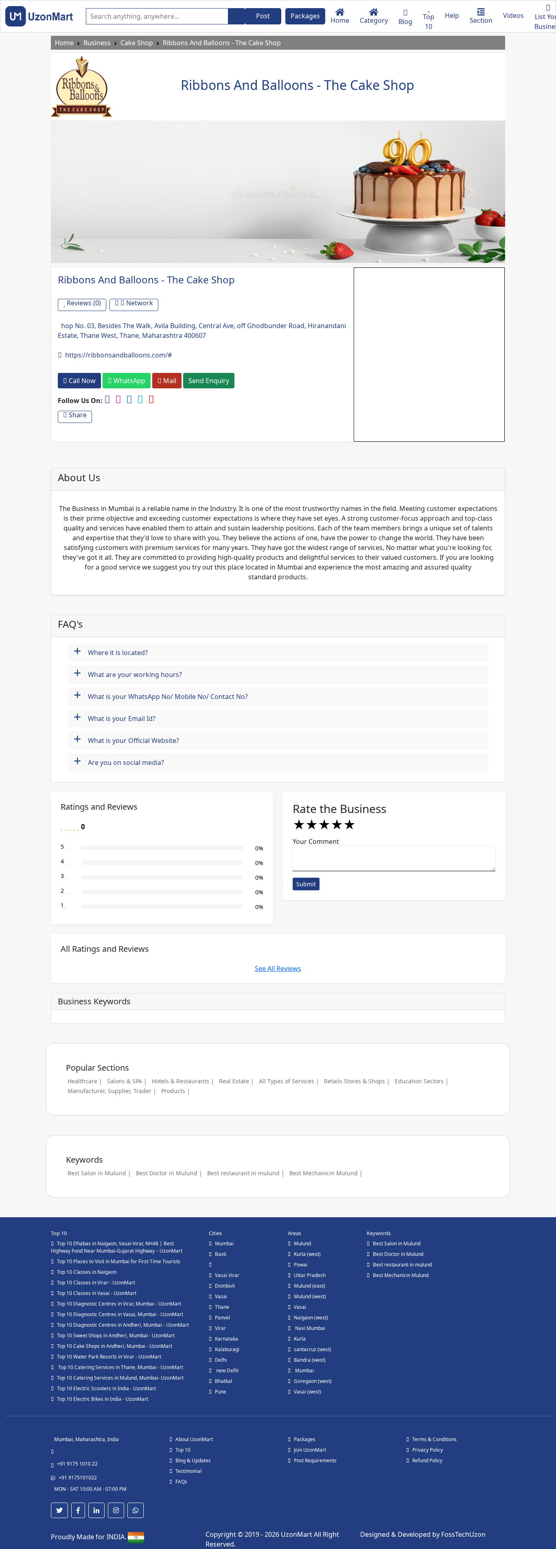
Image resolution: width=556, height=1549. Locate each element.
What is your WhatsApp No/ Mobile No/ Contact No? (161, 695)
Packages (305, 15)
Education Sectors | (422, 1081)
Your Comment (316, 841)
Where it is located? (111, 651)
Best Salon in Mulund (396, 1243)
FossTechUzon (463, 1534)
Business (97, 42)
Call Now (81, 380)
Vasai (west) (307, 1391)
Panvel (222, 1317)
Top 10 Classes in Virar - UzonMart (96, 1282)
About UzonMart (194, 1439)
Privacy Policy (427, 1449)
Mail (169, 380)
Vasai (221, 1296)
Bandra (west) (310, 1359)
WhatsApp (128, 380)
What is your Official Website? (126, 739)
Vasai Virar (227, 1275)
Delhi (221, 1359)
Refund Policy (427, 1460)
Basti (220, 1254)
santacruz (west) (312, 1349)
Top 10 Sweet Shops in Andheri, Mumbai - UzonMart (116, 1335)
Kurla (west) (307, 1254)
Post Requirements (315, 1460)
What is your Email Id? (114, 717)
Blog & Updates (193, 1460)
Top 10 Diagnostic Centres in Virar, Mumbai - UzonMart (119, 1303)
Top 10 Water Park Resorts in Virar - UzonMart (109, 1356)
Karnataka (226, 1338)
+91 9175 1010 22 (77, 1463)
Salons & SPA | (127, 1081)
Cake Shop (136, 42)
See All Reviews (278, 968)
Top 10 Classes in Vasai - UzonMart (96, 1293)
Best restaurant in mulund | (246, 1173)
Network (139, 303)
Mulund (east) (309, 1285)
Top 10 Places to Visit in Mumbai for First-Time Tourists (118, 1261)
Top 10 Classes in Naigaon (86, 1272)
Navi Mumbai (309, 1328)
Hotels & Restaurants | (183, 1081)
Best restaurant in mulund (402, 1264)
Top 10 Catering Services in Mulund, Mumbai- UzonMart (120, 1377)
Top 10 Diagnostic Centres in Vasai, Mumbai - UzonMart (120, 1314)
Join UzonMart (310, 1449)
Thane (222, 1307)
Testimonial (188, 1471)
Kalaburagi (227, 1349)
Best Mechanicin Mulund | (326, 1173)
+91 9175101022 (78, 1477)
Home (64, 42)
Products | (175, 1091)
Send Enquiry (208, 380)
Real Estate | (236, 1081)
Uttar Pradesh (310, 1275)
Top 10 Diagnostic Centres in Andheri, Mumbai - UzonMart (123, 1324)
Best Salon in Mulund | (99, 1173)
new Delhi (227, 1370)
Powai (300, 1264)
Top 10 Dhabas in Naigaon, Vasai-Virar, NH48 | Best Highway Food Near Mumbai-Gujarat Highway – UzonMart (116, 1247)
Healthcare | (85, 1081)
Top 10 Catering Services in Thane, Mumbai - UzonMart (120, 1367)
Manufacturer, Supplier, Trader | (112, 1091)
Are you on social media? (119, 761)
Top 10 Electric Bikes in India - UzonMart (102, 1399)
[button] (85, 192)
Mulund (302, 1243)
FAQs (181, 1481)
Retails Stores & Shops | (357, 1081)
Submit (306, 884)
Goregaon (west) (313, 1381)
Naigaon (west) (311, 1317)
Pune (220, 1391)
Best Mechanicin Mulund (401, 1275)
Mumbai (224, 1243)
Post (263, 15)
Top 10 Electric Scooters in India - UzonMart (106, 1388)
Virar (220, 1328)
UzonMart (297, 1534)
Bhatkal (223, 1381)
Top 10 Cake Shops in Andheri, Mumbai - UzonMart (114, 1346)
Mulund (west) (310, 1296)
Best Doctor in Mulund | (169, 1173)
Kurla (300, 1338)
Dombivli (225, 1285)
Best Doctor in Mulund (398, 1254)
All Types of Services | (289, 1081)
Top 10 (182, 1449)
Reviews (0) (83, 303)
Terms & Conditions (434, 1439)
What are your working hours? (128, 673)
